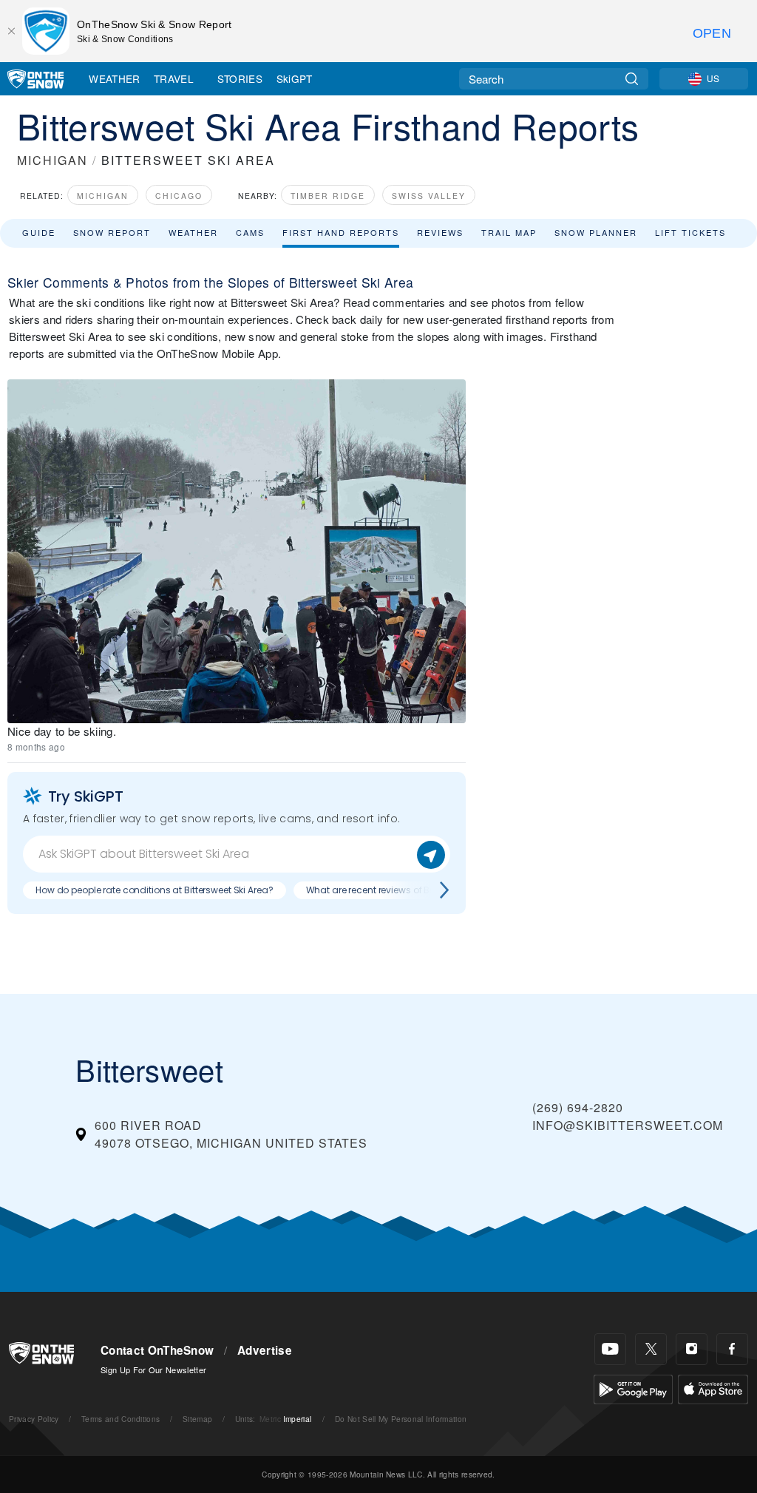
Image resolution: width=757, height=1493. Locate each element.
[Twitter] (651, 1349)
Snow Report (112, 232)
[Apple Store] (713, 1387)
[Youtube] (610, 1349)
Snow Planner (595, 232)
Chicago (179, 195)
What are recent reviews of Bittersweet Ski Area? (409, 890)
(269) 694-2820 (577, 1107)
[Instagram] (691, 1349)
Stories (239, 78)
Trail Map (509, 232)
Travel (174, 78)
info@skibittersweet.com (627, 1125)
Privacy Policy (33, 1418)
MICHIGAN (52, 160)
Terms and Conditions (120, 1418)
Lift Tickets (690, 232)
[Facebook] (732, 1349)
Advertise (264, 1350)
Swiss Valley (429, 195)
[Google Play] (633, 1387)
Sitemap (197, 1418)
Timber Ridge (328, 195)
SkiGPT (294, 78)
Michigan (103, 195)
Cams (250, 232)
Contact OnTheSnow (157, 1350)
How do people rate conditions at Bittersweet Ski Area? (154, 890)
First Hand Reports (340, 232)
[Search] (631, 78)
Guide (38, 232)
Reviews (440, 232)
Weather (114, 78)
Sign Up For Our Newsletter (153, 1369)
